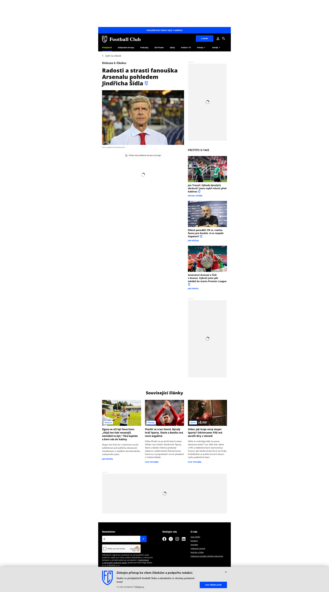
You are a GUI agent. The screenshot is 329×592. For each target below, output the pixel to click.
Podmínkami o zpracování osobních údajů (125, 561)
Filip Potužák (151, 462)
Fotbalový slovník (198, 548)
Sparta (193, 422)
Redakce (194, 541)
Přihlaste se (139, 587)
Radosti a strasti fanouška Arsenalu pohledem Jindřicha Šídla (140, 76)
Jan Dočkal (193, 240)
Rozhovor (108, 422)
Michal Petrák (195, 195)
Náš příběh (195, 537)
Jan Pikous (193, 288)
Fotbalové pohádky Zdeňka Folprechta (207, 556)
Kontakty (194, 544)
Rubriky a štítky (197, 552)
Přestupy (151, 422)
